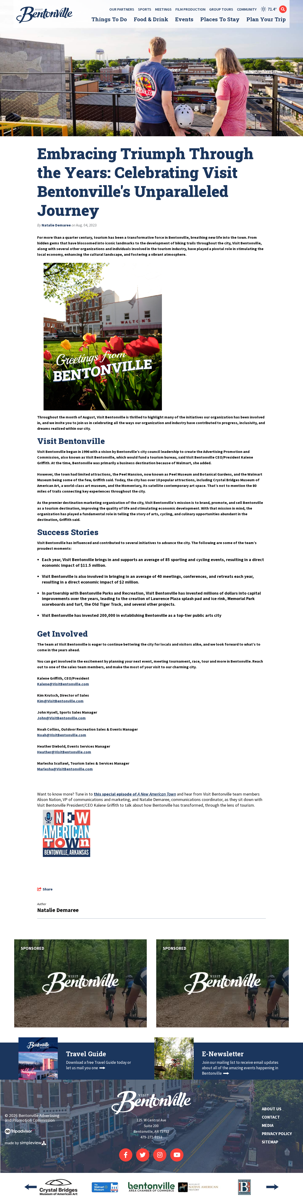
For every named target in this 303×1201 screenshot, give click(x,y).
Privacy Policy (277, 1133)
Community (247, 9)
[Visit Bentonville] (45, 15)
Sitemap (270, 1142)
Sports (144, 9)
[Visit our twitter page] (142, 1155)
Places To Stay (220, 19)
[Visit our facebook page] (125, 1155)
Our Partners (121, 9)
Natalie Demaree (56, 225)
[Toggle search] (283, 9)
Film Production (190, 9)
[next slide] (272, 1187)
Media (267, 1125)
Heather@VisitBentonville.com (64, 752)
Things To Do (109, 19)
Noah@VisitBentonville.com (61, 735)
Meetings (163, 9)
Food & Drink (151, 19)
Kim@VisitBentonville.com (60, 700)
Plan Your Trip (266, 19)
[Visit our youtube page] (176, 1155)
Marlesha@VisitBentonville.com (65, 769)
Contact (271, 1117)
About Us (271, 1109)
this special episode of (135, 794)
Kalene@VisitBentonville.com (63, 683)
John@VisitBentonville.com (61, 717)
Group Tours (221, 9)
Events (184, 19)
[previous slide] (30, 1187)
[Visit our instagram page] (159, 1155)
